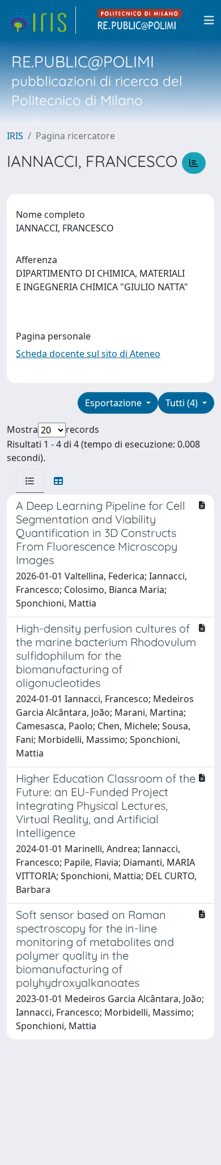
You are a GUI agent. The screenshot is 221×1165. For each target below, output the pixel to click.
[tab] (30, 481)
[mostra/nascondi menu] (209, 20)
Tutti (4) (182, 403)
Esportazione (114, 403)
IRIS (15, 136)
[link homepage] (41, 20)
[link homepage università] (140, 20)
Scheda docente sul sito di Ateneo (88, 353)
